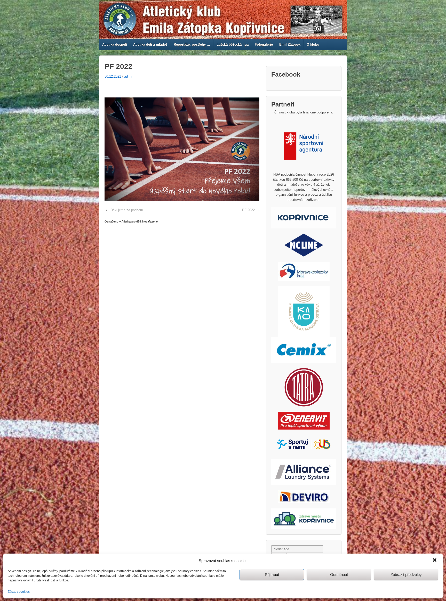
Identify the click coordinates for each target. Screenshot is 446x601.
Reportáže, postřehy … (192, 44)
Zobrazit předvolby (406, 574)
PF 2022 (248, 210)
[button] (435, 560)
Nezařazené (150, 221)
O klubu (313, 44)
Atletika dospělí (114, 44)
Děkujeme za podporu (126, 210)
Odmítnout (339, 574)
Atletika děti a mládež (150, 44)
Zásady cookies (19, 592)
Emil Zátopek (289, 44)
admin (128, 76)
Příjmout (272, 574)
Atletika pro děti (131, 221)
